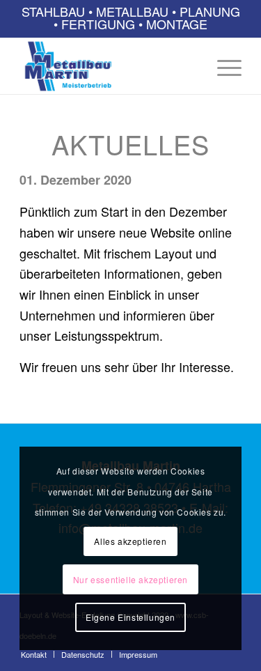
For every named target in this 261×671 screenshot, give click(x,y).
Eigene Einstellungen (130, 617)
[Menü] (222, 66)
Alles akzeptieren (130, 541)
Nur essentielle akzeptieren (130, 579)
